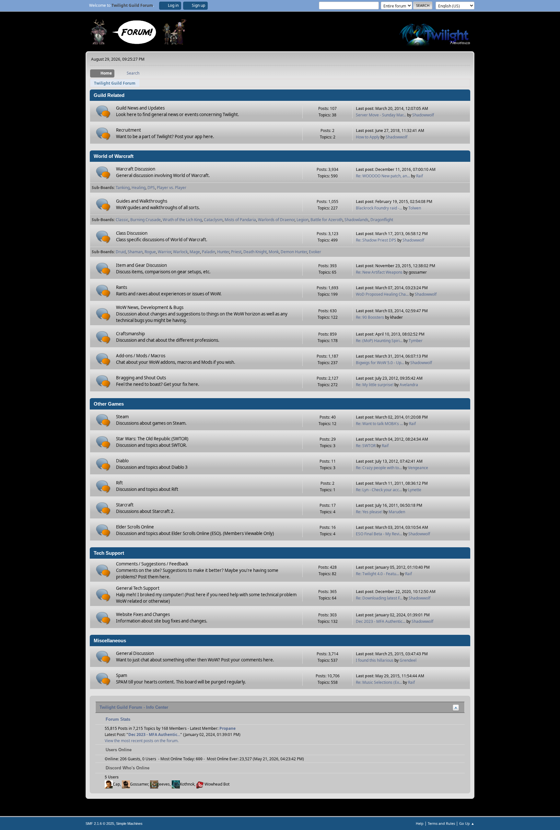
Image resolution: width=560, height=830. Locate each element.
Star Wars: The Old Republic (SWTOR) (152, 439)
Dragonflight (381, 219)
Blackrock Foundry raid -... (379, 208)
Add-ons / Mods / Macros (140, 356)
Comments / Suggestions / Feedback (152, 564)
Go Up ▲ (466, 823)
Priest (236, 252)
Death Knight (255, 252)
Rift (119, 483)
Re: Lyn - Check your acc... (379, 489)
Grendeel (408, 660)
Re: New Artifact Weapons (379, 272)
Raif (419, 176)
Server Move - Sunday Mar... (381, 115)
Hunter (223, 252)
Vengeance (418, 467)
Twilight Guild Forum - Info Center (133, 707)
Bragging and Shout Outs (141, 378)
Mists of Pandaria (240, 219)
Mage (195, 252)
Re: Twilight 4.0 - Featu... (377, 573)
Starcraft (125, 505)
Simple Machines (129, 823)
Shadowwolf (423, 115)
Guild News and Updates (140, 108)
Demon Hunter (294, 252)
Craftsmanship (130, 334)
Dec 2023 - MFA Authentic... (380, 621)
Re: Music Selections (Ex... (379, 682)
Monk (274, 252)
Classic (122, 219)
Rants (121, 287)
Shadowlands (356, 219)
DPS (151, 187)
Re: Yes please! (369, 512)
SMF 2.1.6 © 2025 (100, 823)
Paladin (208, 252)
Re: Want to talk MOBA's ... (379, 423)
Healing (139, 187)
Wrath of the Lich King (182, 219)
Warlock (180, 252)
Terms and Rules (441, 823)
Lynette (414, 489)
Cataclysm (213, 219)
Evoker (315, 252)
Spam (121, 675)
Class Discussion (131, 233)
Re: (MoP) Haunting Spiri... (379, 340)
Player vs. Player (171, 187)
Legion (303, 219)
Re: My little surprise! (374, 384)
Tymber (416, 340)
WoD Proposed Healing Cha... (382, 294)
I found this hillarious (374, 660)
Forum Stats (117, 719)
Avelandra (409, 384)
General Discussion (135, 653)
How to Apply (367, 137)
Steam (122, 417)
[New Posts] (103, 111)
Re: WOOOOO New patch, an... (383, 176)
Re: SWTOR (366, 445)
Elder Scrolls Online (135, 527)
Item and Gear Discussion (141, 265)
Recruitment (128, 130)
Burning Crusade (145, 219)
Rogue (150, 252)
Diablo (122, 461)
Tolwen (414, 208)
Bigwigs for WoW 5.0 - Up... (380, 362)
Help (420, 823)
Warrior (164, 252)
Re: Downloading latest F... (379, 598)
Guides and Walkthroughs (141, 201)
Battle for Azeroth (326, 219)
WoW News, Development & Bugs (149, 307)
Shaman (135, 252)
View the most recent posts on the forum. (142, 740)
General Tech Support (137, 588)
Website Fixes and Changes (143, 614)
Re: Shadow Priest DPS (376, 240)
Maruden (397, 512)
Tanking (123, 187)
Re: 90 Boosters (370, 317)
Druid (121, 252)
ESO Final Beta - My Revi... (379, 534)
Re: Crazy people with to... (379, 467)
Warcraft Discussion (135, 169)
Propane (227, 728)
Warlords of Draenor (276, 219)
